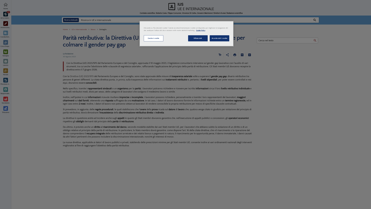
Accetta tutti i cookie (219, 38)
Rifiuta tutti (198, 38)
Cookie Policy (200, 30)
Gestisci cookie (153, 38)
